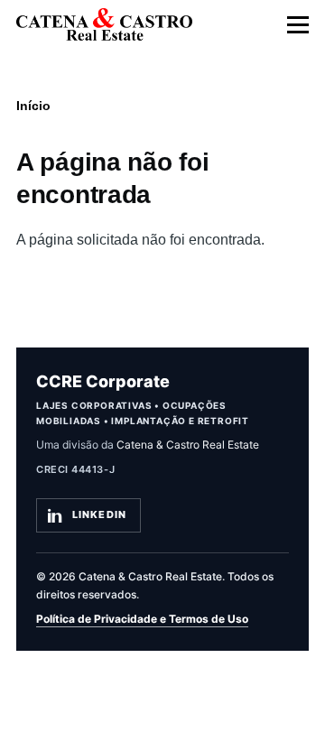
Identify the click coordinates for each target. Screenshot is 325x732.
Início (33, 105)
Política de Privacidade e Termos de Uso (142, 618)
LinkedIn (99, 514)
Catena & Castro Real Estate (187, 444)
